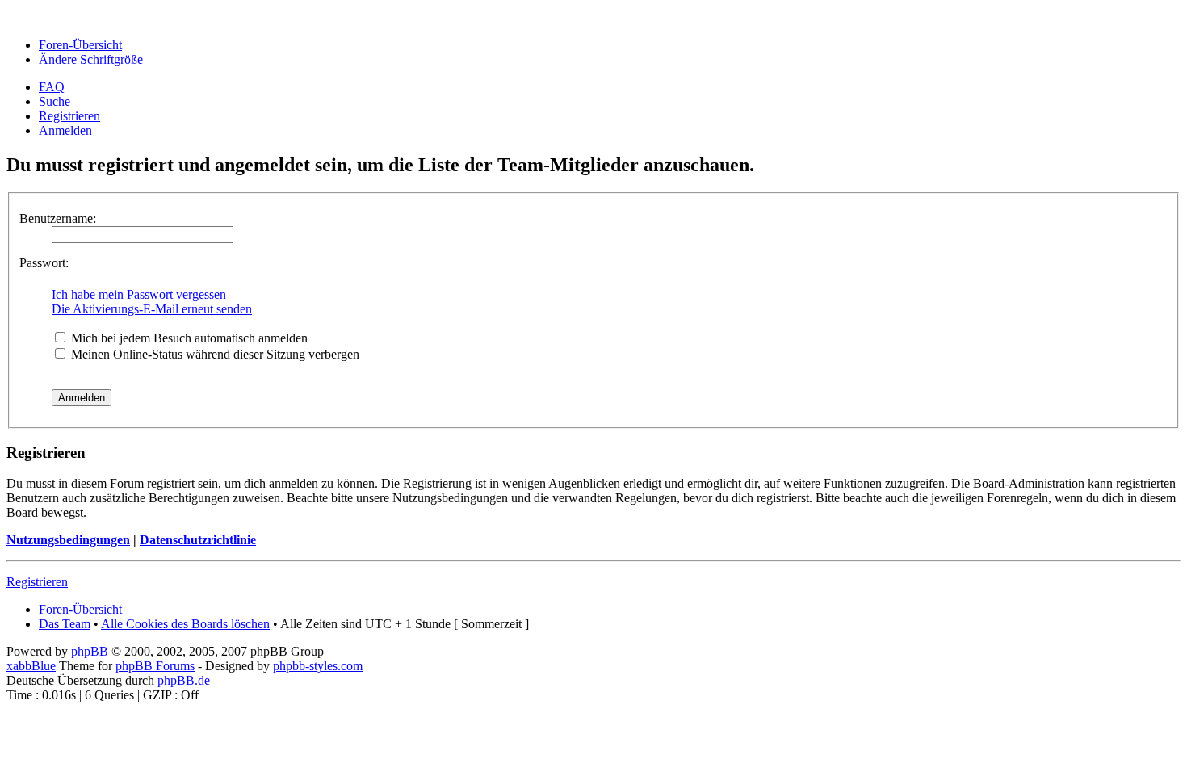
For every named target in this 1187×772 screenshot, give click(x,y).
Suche (54, 101)
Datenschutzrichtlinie (198, 540)
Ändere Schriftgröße (91, 59)
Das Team (64, 624)
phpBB (89, 651)
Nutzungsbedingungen (68, 540)
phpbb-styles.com (318, 666)
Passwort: (44, 263)
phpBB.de (183, 680)
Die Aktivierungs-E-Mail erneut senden (152, 309)
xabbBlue (31, 666)
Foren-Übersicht (80, 45)
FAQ (52, 87)
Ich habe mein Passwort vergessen (139, 294)
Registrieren (69, 116)
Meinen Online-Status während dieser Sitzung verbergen (213, 354)
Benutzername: (57, 218)
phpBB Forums (155, 666)
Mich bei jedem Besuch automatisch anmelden (188, 338)
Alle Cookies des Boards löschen (185, 624)
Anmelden (65, 130)
